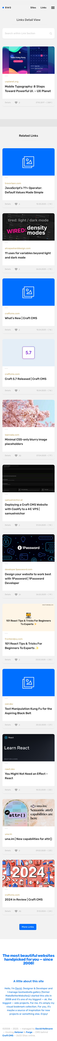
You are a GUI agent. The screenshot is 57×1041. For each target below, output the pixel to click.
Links (43, 7)
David (18, 988)
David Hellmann (44, 1028)
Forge (29, 1032)
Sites (33, 7)
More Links (28, 926)
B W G (8, 7)
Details (28, 102)
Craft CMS (7, 1035)
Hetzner (18, 1032)
